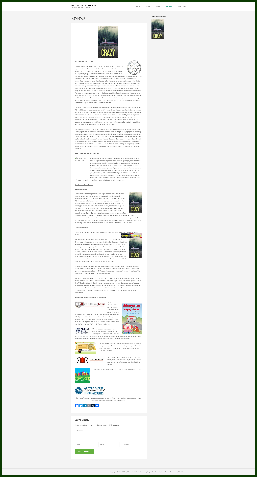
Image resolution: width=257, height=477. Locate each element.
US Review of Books (82, 227)
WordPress (181, 472)
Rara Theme (165, 472)
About (148, 6)
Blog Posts (182, 6)
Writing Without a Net (84, 5)
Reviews (169, 6)
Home (138, 6)
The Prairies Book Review (84, 185)
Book (158, 6)
